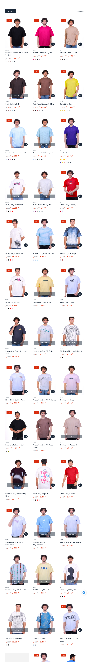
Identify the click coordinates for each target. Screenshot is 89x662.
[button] (83, 593)
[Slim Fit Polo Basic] (72, 133)
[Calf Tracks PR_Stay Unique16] (72, 331)
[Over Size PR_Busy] (72, 380)
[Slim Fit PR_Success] (72, 474)
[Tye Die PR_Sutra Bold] (17, 619)
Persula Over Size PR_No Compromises (14, 543)
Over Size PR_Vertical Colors (15, 589)
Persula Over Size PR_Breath (70, 542)
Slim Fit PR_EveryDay (68, 204)
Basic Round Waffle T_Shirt (43, 152)
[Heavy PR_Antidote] (17, 282)
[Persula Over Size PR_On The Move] (72, 619)
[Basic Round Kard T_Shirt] (44, 185)
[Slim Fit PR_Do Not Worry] (17, 380)
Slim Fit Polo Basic (66, 152)
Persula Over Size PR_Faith (43, 351)
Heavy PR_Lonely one (68, 589)
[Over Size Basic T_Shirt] (72, 33)
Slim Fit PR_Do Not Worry (15, 399)
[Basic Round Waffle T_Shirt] (44, 133)
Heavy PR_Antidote (12, 302)
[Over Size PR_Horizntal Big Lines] (17, 474)
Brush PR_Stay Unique (68, 253)
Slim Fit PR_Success (67, 493)
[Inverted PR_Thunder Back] (44, 282)
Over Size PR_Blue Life (41, 589)
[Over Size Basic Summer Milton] (17, 133)
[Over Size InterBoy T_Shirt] (44, 33)
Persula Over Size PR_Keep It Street (16, 352)
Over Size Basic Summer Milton (16, 152)
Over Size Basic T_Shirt (68, 52)
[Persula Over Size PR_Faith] (44, 331)
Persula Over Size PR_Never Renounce (43, 446)
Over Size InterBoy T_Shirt (42, 52)
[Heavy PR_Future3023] (17, 185)
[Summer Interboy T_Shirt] (17, 425)
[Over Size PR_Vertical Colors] (17, 570)
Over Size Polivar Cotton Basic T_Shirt (16, 54)
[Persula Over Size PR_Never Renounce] (44, 425)
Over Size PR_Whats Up (69, 444)
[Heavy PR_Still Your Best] (17, 234)
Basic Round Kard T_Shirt (42, 204)
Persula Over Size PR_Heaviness (39, 543)
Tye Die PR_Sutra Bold (13, 638)
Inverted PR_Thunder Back (42, 302)
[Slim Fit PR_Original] (72, 282)
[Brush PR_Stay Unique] (72, 234)
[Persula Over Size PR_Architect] (44, 380)
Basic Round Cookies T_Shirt (43, 104)
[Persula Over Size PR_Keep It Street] (17, 331)
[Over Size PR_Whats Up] (72, 425)
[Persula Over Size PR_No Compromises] (17, 522)
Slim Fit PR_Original (67, 302)
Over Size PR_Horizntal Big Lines (15, 495)
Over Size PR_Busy (67, 399)
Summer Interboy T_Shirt (14, 444)
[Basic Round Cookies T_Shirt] (44, 84)
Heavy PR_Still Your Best (14, 253)
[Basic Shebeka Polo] (17, 84)
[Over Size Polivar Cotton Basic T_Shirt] (17, 33)
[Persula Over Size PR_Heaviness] (44, 522)
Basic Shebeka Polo (12, 104)
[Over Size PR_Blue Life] (44, 570)
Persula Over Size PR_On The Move (70, 639)
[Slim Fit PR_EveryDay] (72, 185)
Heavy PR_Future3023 (14, 204)
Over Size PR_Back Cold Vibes (43, 253)
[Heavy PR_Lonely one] (72, 570)
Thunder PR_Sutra (39, 638)
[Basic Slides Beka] (72, 84)
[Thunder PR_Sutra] (44, 619)
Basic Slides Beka (66, 104)
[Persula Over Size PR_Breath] (72, 522)
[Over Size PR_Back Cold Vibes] (44, 234)
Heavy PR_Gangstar (40, 493)
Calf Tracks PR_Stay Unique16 (71, 351)
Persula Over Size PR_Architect (44, 399)
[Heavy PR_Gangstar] (44, 474)
